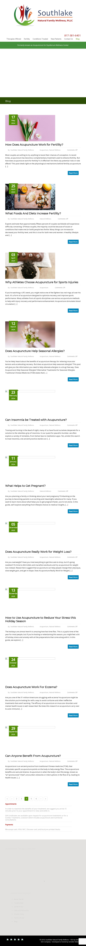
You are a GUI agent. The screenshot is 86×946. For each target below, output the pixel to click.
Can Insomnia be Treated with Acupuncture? (36, 419)
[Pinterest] (22, 940)
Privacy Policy (19, 914)
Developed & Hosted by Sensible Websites (66, 942)
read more (73, 173)
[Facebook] (7, 940)
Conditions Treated (40, 39)
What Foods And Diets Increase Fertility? (33, 213)
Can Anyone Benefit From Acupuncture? (33, 755)
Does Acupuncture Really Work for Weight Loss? (38, 551)
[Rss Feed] (15, 940)
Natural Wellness (55, 150)
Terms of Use (19, 918)
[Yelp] (19, 940)
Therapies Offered (14, 39)
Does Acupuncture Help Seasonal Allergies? (35, 351)
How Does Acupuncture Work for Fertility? (34, 144)
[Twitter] (11, 940)
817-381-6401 (72, 35)
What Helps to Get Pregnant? (25, 485)
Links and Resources (21, 910)
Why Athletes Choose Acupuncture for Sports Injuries (41, 282)
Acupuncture (44, 150)
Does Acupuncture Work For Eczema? (31, 687)
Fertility (27, 39)
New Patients (56, 39)
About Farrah (18, 899)
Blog (77, 39)
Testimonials (18, 903)
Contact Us (68, 39)
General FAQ (18, 907)
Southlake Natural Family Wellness (22, 150)
